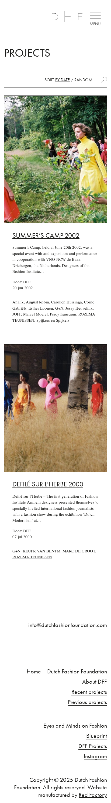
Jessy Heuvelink (79, 308)
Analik (18, 302)
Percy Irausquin (63, 314)
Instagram (95, 756)
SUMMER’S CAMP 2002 (45, 235)
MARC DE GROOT (79, 550)
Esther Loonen (41, 308)
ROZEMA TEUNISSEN (32, 556)
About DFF (94, 681)
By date (62, 80)
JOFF (16, 314)
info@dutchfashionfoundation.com (67, 625)
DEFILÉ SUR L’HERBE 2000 (47, 484)
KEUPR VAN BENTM (41, 550)
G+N (59, 308)
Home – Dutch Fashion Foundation (67, 671)
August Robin (37, 302)
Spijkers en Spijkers (53, 320)
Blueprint (96, 735)
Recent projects (89, 691)
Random (83, 80)
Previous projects (87, 702)
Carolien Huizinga (66, 302)
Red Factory (93, 795)
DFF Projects (92, 746)
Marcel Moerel (35, 314)
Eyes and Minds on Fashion (75, 725)
